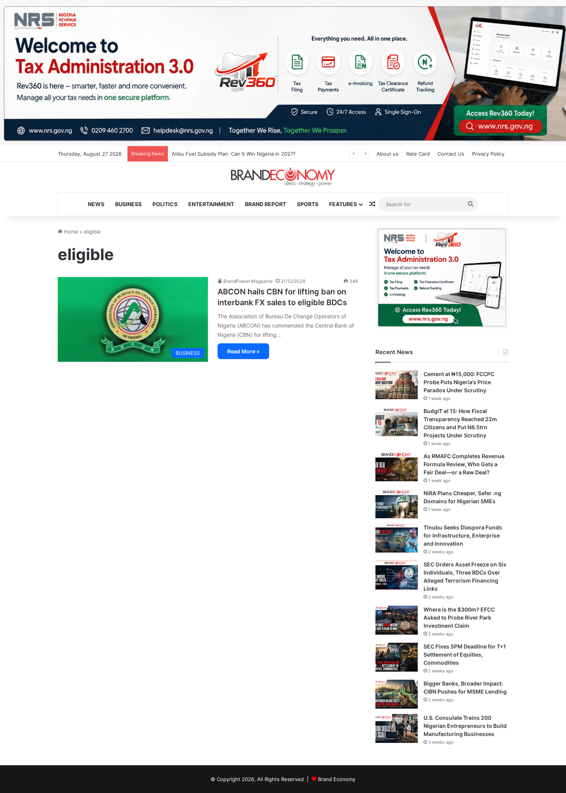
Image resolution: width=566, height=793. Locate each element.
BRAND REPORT (265, 204)
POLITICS (165, 204)
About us (388, 154)
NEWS (96, 204)
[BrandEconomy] (283, 177)
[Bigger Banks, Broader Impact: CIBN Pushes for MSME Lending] (396, 694)
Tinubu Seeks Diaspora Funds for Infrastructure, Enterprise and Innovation (463, 535)
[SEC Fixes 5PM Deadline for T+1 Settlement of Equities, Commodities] (396, 657)
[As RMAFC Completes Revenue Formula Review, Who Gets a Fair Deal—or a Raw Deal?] (396, 466)
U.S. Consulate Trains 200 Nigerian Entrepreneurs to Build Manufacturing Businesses (465, 725)
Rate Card (418, 154)
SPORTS (307, 204)
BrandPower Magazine (248, 281)
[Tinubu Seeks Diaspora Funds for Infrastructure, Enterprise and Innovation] (396, 538)
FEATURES (343, 204)
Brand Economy (336, 779)
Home (70, 231)
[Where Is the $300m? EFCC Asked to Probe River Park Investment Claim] (396, 620)
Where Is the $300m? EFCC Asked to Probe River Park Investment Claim (459, 617)
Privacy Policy (488, 154)
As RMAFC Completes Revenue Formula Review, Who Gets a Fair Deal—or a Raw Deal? (464, 464)
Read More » (243, 351)
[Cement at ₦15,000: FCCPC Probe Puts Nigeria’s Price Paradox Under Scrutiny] (396, 384)
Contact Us (450, 154)
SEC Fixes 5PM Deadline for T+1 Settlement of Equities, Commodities (465, 654)
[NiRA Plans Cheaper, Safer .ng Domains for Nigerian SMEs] (396, 503)
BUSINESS (128, 204)
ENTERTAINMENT (211, 204)
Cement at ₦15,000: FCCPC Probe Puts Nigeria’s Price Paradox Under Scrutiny (459, 382)
